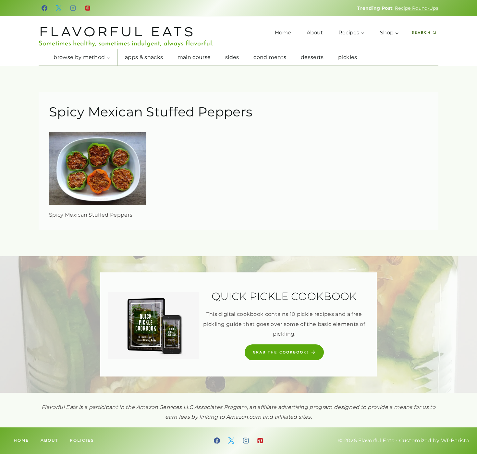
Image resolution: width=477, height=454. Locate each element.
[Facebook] (44, 8)
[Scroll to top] (462, 429)
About (315, 33)
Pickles (347, 57)
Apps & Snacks (144, 57)
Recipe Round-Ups (416, 8)
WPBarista (455, 440)
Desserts (312, 57)
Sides (232, 57)
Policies (82, 440)
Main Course (194, 57)
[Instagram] (73, 8)
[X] (59, 8)
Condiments (269, 57)
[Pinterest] (87, 8)
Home (283, 33)
